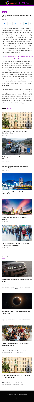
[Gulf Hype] (17, 3)
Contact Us (20, 398)
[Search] (31, 3)
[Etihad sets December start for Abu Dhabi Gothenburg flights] (17, 120)
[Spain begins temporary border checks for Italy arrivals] (17, 146)
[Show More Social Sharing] (30, 23)
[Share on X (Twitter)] (15, 23)
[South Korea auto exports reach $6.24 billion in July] (17, 269)
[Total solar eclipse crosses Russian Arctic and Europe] (17, 301)
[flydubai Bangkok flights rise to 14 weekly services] (17, 207)
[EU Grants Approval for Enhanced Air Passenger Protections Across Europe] (17, 233)
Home (3, 7)
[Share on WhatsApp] (10, 23)
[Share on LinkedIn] (26, 23)
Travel (4, 12)
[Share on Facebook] (4, 23)
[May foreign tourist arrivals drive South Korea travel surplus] (17, 181)
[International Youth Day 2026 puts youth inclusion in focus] (17, 333)
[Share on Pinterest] (20, 23)
